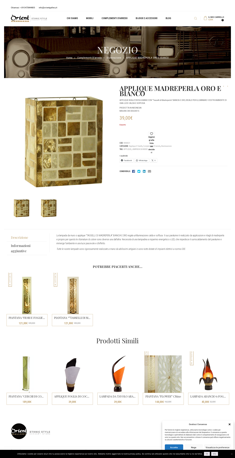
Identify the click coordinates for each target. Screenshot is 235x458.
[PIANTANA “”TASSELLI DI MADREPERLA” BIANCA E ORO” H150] (72, 295)
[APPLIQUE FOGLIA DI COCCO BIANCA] (72, 374)
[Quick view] (95, 275)
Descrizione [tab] (19, 237)
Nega (193, 447)
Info (214, 454)
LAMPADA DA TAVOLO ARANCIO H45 (122, 396)
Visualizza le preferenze (217, 447)
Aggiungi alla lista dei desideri (151, 137)
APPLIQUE (127, 149)
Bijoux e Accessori (146, 18)
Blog (168, 18)
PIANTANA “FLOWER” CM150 (163, 396)
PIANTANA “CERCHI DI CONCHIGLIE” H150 (35, 396)
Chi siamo (72, 18)
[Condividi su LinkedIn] (144, 171)
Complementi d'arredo (89, 57)
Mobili (89, 18)
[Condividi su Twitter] (138, 171)
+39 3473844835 (27, 8)
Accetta (174, 447)
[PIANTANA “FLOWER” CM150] (163, 374)
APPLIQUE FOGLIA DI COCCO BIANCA (78, 396)
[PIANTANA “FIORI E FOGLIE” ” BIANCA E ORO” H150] (26, 295)
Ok (207, 454)
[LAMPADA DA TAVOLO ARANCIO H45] (117, 374)
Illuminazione (114, 57)
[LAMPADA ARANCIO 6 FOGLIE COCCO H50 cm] (208, 374)
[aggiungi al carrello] (95, 317)
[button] (229, 424)
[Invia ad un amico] (149, 171)
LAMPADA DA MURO (140, 149)
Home (69, 57)
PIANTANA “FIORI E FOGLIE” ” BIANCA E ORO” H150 (41, 318)
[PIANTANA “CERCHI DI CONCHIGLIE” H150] (26, 374)
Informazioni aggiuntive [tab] (20, 248)
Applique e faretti (135, 146)
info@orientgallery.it (48, 8)
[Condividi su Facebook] (133, 171)
